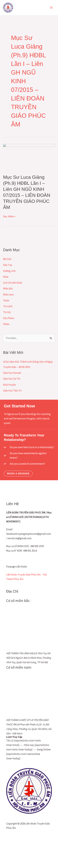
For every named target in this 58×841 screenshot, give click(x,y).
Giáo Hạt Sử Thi (11, 378)
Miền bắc (8, 288)
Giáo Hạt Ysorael (12, 372)
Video (6, 324)
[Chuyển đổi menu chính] (51, 7)
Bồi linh (7, 259)
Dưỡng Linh (9, 271)
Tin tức (7, 312)
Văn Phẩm (8, 318)
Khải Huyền (9, 384)
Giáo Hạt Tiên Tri (12, 390)
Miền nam (8, 294)
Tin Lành (7, 306)
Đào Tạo (7, 265)
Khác (6, 276)
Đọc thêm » (9, 216)
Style (6, 300)
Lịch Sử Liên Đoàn (12, 282)
